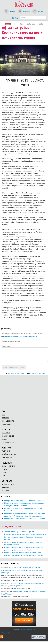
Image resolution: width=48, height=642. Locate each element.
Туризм (4, 469)
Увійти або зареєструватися (16, 373)
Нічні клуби (6, 433)
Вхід (16, 18)
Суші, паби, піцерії (8, 421)
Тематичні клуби (8, 442)
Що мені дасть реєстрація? (37, 373)
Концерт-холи (7, 457)
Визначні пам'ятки (8, 466)
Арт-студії (5, 491)
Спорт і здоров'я (8, 484)
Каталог (41, 11)
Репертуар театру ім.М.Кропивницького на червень (25, 518)
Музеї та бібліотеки (9, 454)
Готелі (4, 472)
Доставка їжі (6, 424)
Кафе (3, 415)
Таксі (3, 475)
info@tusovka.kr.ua (28, 629)
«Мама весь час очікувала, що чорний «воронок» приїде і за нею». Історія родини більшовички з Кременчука (21, 570)
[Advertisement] (24, 392)
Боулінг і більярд (8, 436)
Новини (26, 11)
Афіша (12, 11)
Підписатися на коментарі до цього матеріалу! (20, 336)
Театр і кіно (6, 451)
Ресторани (5, 418)
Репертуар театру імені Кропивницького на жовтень (25, 500)
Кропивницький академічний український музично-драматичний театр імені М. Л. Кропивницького (24, 514)
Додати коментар (14, 367)
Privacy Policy (6, 633)
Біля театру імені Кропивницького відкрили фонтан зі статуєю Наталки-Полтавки (24, 504)
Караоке (4, 439)
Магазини (5, 487)
